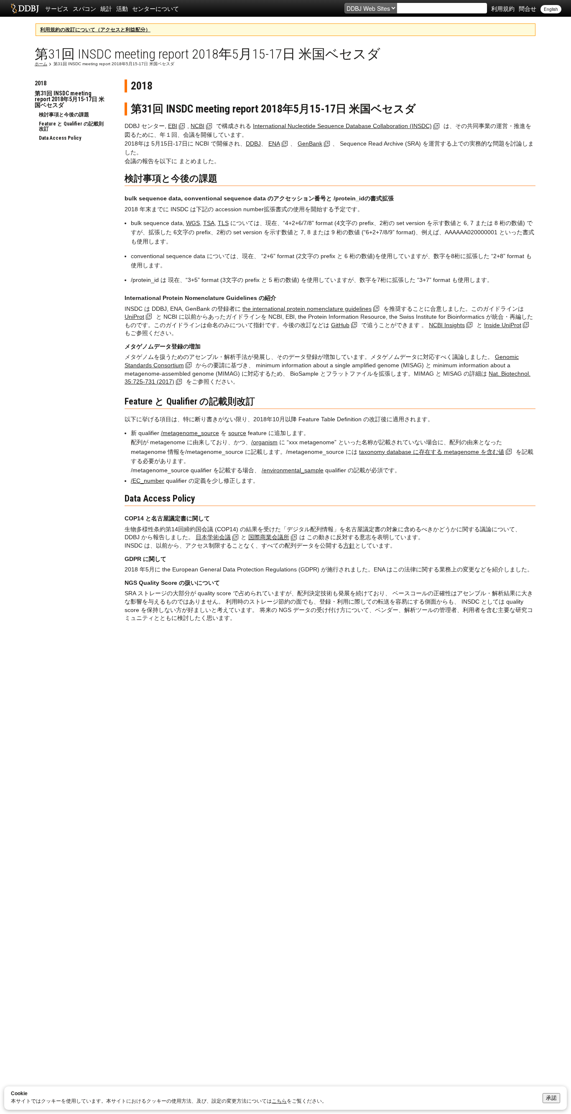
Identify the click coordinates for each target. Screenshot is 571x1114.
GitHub (340, 325)
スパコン (84, 8)
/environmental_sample (293, 470)
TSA (208, 223)
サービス (57, 8)
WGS (193, 223)
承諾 (551, 1098)
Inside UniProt (502, 325)
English (551, 9)
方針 (349, 545)
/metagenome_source (190, 433)
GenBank (310, 143)
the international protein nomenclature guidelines (307, 308)
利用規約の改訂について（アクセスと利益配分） (95, 30)
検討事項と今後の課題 (64, 114)
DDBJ (253, 143)
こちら (279, 1101)
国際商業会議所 (268, 537)
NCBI (197, 126)
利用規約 (503, 8)
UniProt (134, 316)
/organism (264, 442)
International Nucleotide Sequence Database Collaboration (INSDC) (342, 126)
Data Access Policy (60, 138)
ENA (274, 143)
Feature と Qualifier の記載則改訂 (71, 126)
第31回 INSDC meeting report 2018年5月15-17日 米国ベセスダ (70, 99)
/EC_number (147, 480)
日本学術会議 (213, 537)
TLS (223, 223)
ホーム (41, 63)
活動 (122, 8)
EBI (172, 126)
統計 (106, 8)
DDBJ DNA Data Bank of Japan (25, 8)
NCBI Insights (447, 325)
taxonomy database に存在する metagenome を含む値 (431, 451)
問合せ (527, 8)
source (237, 433)
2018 (40, 83)
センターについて (155, 8)
